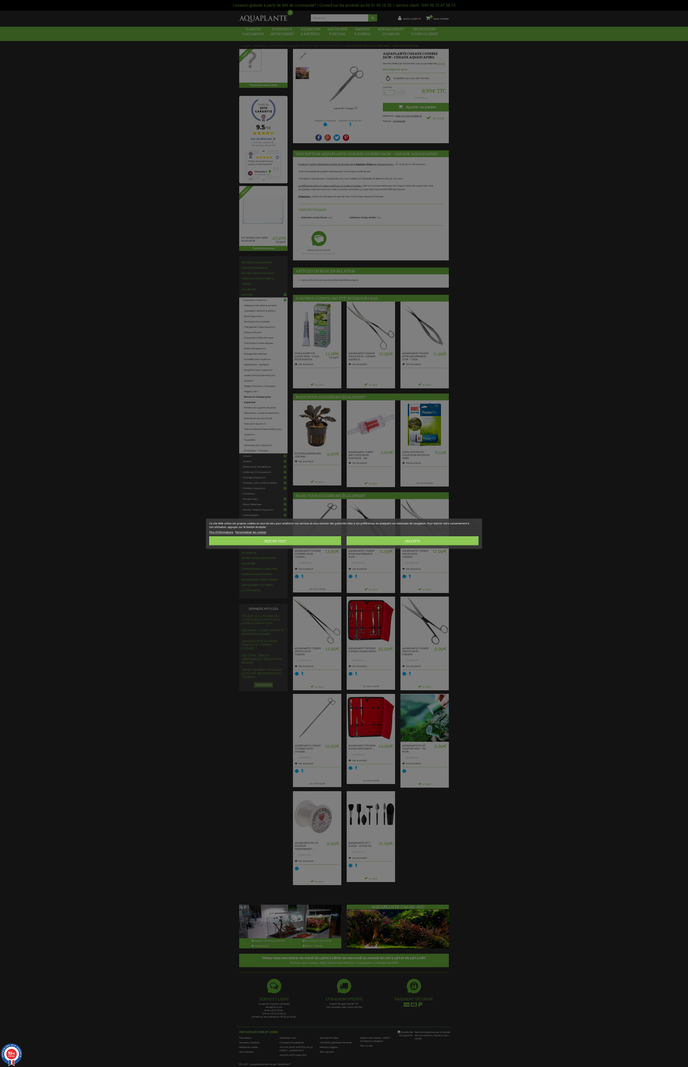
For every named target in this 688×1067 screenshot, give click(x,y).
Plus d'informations (221, 532)
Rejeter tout (275, 541)
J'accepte (412, 541)
